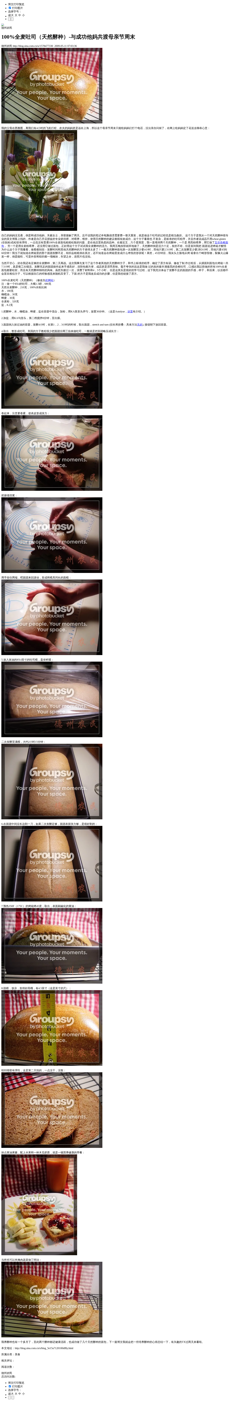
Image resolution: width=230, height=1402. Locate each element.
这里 (130, 311)
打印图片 (17, 8)
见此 (139, 324)
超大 (11, 15)
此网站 (49, 280)
